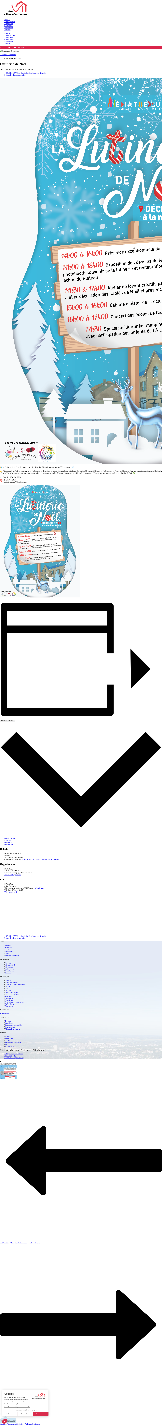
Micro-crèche (9, 1046)
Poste (7, 988)
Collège (7, 1040)
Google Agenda (9, 838)
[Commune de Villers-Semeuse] (15, 16)
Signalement (9, 1006)
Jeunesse (7, 43)
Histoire (7, 945)
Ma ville (7, 33)
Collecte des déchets (12, 994)
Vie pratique (8, 37)
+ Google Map (39, 888)
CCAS (7, 986)
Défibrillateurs (10, 1004)
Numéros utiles (10, 998)
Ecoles (7, 1036)
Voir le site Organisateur (12, 875)
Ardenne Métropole (12, 955)
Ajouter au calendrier (7, 721)
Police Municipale (11, 982)
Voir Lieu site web (10, 892)
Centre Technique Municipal (15, 984)
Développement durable (13, 1025)
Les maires (8, 949)
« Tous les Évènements (8, 55)
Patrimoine (8, 951)
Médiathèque (8, 41)
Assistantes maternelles (13, 1042)
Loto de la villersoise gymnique (16, 75)
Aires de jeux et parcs (12, 1029)
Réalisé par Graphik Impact (13, 1058)
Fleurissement (10, 1027)
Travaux (8, 1021)
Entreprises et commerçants (14, 1002)
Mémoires (8, 947)
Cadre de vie (8, 39)
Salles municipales (11, 992)
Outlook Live (9, 844)
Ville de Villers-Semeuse (50, 859)
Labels (7, 953)
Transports (8, 996)
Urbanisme (9, 1023)
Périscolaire (9, 1038)
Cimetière (8, 990)
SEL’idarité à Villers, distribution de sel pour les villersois (25, 73)
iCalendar (7, 840)
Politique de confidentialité (13, 1054)
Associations (9, 1000)
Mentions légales (10, 1056)
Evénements (26, 859)
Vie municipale (9, 35)
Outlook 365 (8, 842)
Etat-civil (8, 980)
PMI (6, 1044)
